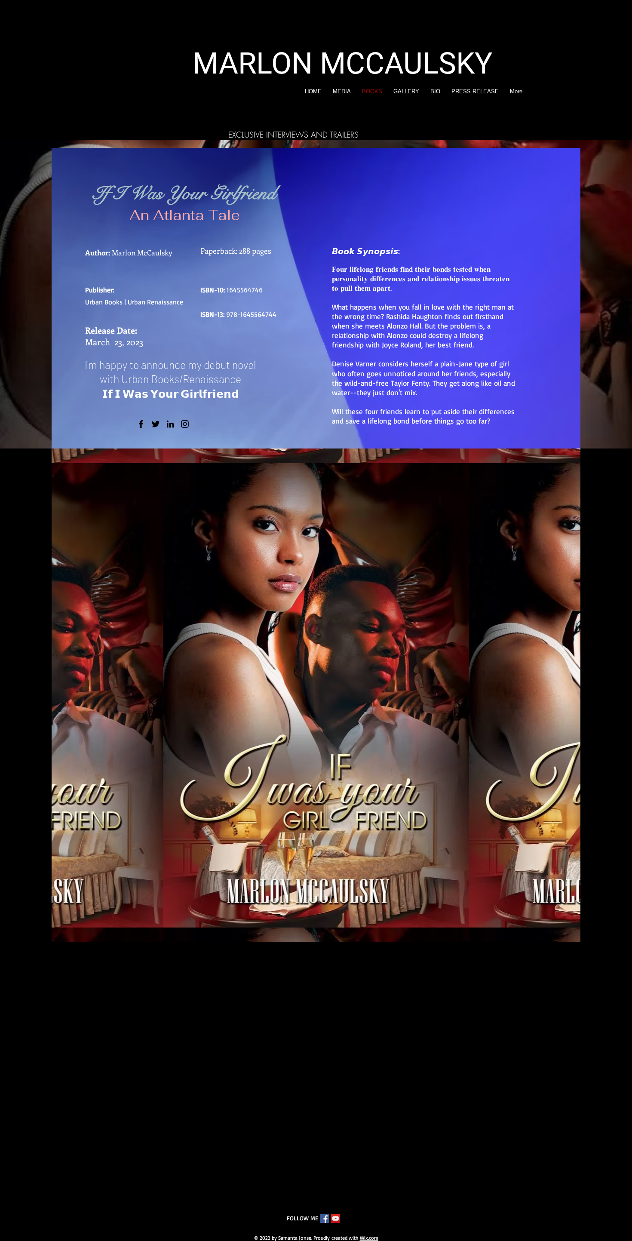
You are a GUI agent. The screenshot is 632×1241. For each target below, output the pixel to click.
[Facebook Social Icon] (324, 1218)
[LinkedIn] (170, 424)
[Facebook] (141, 424)
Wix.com (369, 1238)
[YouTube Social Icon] (335, 1218)
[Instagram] (185, 424)
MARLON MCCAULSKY (342, 63)
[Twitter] (155, 424)
